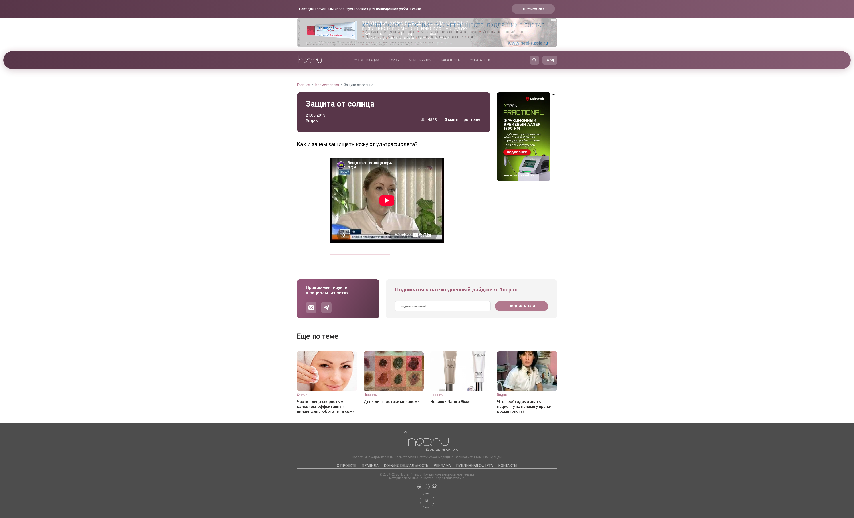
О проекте (346, 465)
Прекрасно (533, 9)
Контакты (507, 465)
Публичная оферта (474, 465)
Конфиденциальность (406, 465)
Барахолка (450, 60)
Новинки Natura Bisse (450, 401)
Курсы (394, 60)
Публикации (368, 60)
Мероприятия (420, 60)
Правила (370, 465)
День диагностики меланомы (392, 401)
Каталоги (482, 60)
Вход (550, 60)
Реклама (442, 465)
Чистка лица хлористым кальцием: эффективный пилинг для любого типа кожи (326, 406)
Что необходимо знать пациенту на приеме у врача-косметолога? (524, 406)
